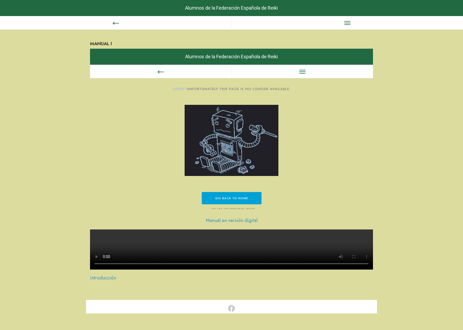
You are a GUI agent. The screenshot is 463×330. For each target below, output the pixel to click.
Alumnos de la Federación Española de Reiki (231, 8)
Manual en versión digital (231, 220)
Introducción (103, 277)
